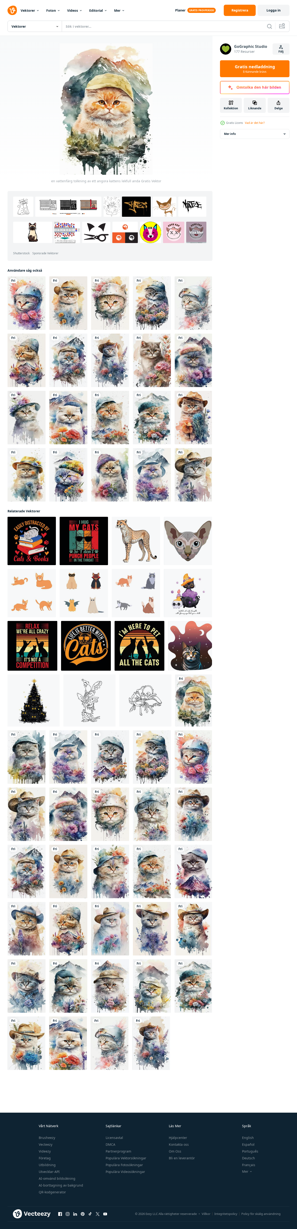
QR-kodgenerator (52, 1192)
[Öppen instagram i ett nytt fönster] (67, 1214)
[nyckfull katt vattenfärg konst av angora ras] (193, 928)
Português (250, 1151)
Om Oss (175, 1151)
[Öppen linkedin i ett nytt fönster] (75, 1214)
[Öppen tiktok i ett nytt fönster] (90, 1214)
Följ (281, 51)
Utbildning (47, 1165)
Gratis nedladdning (255, 69)
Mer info (230, 134)
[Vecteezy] (12, 10)
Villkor (206, 1214)
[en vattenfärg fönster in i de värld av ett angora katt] (110, 303)
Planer (180, 10)
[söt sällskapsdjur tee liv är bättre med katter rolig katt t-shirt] (86, 646)
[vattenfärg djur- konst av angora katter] (27, 303)
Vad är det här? (255, 123)
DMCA (110, 1144)
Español (248, 1144)
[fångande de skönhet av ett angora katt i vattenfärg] (68, 303)
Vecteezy (45, 1144)
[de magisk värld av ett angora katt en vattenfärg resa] (68, 360)
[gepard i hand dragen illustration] (136, 541)
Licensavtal (114, 1137)
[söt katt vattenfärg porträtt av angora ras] (110, 360)
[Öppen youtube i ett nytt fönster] (105, 1214)
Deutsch (248, 1158)
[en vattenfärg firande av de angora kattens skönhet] (193, 814)
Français (248, 1165)
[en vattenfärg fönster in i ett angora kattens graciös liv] (152, 303)
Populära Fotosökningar (124, 1165)
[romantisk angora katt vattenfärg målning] (27, 986)
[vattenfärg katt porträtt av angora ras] (27, 475)
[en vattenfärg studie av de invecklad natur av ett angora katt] (110, 417)
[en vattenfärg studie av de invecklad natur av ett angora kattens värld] (152, 475)
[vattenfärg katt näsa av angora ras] (110, 986)
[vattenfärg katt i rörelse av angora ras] (68, 986)
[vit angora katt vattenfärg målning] (193, 303)
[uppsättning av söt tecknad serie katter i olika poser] (32, 593)
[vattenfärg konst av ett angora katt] (110, 928)
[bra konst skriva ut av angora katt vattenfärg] (27, 417)
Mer (117, 10)
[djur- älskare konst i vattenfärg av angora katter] (193, 475)
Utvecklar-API (49, 1171)
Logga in (273, 10)
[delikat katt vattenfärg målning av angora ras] (26, 1043)
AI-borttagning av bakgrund (61, 1185)
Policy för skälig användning (261, 1214)
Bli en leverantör (182, 1158)
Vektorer (28, 10)
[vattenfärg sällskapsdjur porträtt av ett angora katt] (27, 928)
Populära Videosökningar (125, 1171)
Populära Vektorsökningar (126, 1158)
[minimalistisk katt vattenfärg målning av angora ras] (152, 417)
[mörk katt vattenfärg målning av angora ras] (68, 475)
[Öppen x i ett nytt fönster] (98, 1214)
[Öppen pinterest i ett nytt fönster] (83, 1214)
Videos (72, 10)
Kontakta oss (179, 1144)
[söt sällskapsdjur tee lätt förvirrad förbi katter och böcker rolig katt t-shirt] (32, 541)
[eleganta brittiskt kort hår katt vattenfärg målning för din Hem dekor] (152, 360)
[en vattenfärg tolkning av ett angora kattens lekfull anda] (193, 700)
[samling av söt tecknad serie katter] (136, 593)
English (248, 1137)
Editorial (96, 10)
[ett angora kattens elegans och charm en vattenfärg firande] (110, 757)
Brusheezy (47, 1137)
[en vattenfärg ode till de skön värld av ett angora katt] (27, 360)
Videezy (45, 1151)
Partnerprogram (118, 1151)
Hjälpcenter (178, 1137)
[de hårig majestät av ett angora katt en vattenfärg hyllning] (152, 928)
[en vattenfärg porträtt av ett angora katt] (193, 871)
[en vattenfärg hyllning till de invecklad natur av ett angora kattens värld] (27, 757)
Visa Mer (196, 232)
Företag (45, 1158)
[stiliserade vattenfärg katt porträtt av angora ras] (110, 475)
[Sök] (269, 26)
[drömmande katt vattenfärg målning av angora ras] (193, 417)
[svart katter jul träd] (34, 700)
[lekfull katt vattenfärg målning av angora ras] (152, 814)
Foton (51, 10)
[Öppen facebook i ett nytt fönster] (60, 1214)
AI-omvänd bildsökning (57, 1178)
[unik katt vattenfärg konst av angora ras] (68, 417)
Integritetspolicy (225, 1214)
